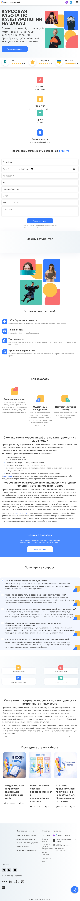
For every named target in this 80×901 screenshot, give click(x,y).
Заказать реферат (22, 846)
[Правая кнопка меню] (77, 2)
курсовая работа (20, 513)
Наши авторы (46, 858)
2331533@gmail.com (62, 845)
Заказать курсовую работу (25, 839)
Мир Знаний (7, 476)
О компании (46, 835)
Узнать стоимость (14, 49)
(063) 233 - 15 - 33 (64, 835)
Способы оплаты (45, 840)
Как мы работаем (45, 853)
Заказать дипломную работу (26, 835)
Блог (43, 862)
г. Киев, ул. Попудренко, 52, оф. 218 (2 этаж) (66, 840)
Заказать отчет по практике (26, 850)
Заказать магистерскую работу (27, 843)
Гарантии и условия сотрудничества (47, 847)
